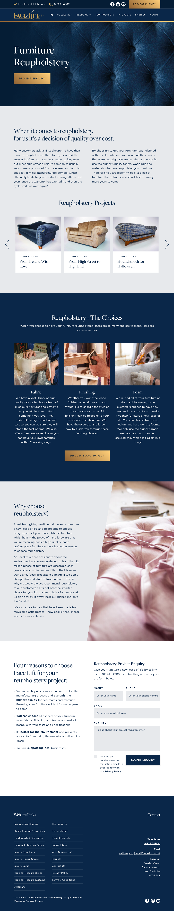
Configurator (59, 824)
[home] (29, 15)
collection (64, 15)
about (154, 15)
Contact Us (58, 866)
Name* (98, 688)
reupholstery (104, 15)
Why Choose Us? (62, 852)
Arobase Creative (35, 901)
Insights (56, 859)
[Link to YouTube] (123, 4)
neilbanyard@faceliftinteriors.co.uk (139, 853)
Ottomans (19, 887)
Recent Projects (61, 838)
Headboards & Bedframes (29, 838)
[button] (83, 15)
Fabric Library (60, 845)
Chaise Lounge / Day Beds (29, 831)
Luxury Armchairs (24, 852)
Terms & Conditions (63, 880)
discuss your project (87, 456)
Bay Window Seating (26, 824)
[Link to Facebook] (112, 4)
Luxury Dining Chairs (26, 859)
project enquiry (144, 4)
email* (99, 706)
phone (130, 688)
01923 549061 (152, 844)
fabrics (140, 15)
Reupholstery (60, 831)
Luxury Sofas (21, 866)
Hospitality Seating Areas (29, 845)
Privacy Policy (60, 873)
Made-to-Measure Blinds (28, 873)
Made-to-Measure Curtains (29, 880)
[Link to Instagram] (118, 4)
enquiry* (101, 723)
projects (124, 15)
